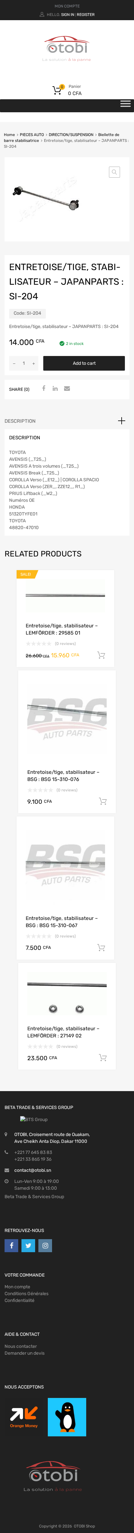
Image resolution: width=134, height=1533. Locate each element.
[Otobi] (67, 70)
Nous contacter (21, 1346)
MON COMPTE (67, 6)
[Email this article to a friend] (66, 389)
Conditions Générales (26, 1293)
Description (20, 421)
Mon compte (17, 1287)
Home (9, 134)
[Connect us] (11, 1246)
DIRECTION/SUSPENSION (71, 134)
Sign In (67, 14)
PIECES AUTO (32, 134)
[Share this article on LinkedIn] (54, 389)
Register (86, 14)
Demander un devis (25, 1353)
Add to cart (84, 363)
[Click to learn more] (24, 1417)
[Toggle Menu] (125, 106)
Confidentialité (19, 1300)
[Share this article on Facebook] (42, 389)
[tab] (67, 421)
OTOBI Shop (84, 1526)
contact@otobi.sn (32, 1170)
